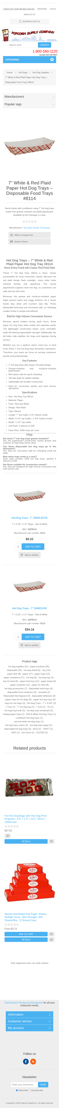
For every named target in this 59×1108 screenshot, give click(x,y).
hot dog (30, 677)
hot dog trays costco (15, 725)
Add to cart (33, 546)
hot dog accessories (14, 688)
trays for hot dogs (13, 703)
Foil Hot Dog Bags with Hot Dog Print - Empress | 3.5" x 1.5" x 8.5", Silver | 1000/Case (26, 819)
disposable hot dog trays (16, 729)
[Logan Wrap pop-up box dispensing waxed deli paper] (29, 883)
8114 (35, 729)
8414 (13, 732)
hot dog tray (44, 677)
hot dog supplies (16, 666)
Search (44, 45)
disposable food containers (20, 692)
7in (48, 707)
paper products (37, 666)
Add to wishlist (31, 555)
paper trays (39, 674)
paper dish (12, 674)
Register (42, 9)
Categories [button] (12, 59)
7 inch (39, 707)
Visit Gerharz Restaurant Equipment (23, 1002)
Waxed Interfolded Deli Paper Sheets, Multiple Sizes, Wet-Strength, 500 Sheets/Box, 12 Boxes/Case (26, 917)
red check (26, 732)
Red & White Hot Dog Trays (39, 714)
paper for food (38, 685)
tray (44, 670)
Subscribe (23, 1090)
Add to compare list (23, 235)
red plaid (42, 692)
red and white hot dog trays (27, 721)
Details (26, 841)
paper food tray (27, 681)
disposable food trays (39, 688)
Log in (53, 9)
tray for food (9, 681)
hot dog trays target (39, 725)
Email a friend (21, 241)
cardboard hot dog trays (27, 718)
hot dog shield (30, 670)
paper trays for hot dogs (16, 699)
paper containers (12, 677)
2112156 (40, 732)
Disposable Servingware (15, 696)
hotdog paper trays (12, 714)
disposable (12, 670)
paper (25, 674)
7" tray (9, 707)
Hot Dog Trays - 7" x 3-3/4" (40, 703)
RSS (33, 1061)
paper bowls (47, 681)
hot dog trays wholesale (38, 710)
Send (43, 1084)
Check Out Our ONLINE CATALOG (18, 9)
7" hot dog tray (24, 707)
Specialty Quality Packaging (36, 227)
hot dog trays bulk (13, 710)
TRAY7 (46, 729)
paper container (17, 685)
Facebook (26, 1061)
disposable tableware (42, 696)
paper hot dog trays (42, 699)
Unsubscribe (37, 1090)
